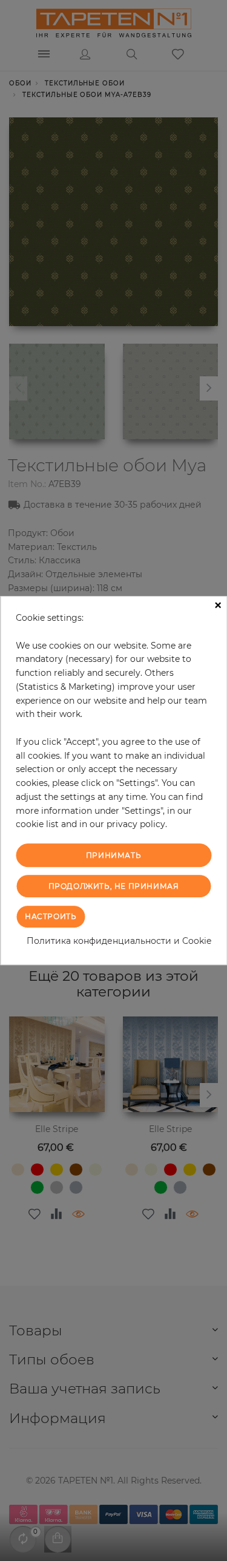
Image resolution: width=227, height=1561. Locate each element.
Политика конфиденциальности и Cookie (119, 940)
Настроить (50, 916)
